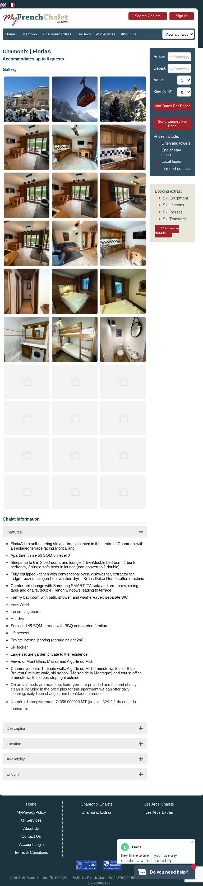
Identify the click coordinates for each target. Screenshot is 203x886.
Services (106, 34)
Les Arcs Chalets (159, 804)
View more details (167, 231)
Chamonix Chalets (97, 804)
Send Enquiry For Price (172, 123)
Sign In (181, 16)
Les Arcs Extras (159, 812)
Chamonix (29, 34)
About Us (128, 34)
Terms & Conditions (31, 852)
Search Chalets (147, 16)
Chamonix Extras (57, 34)
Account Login (31, 844)
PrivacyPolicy (31, 812)
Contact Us (14, 45)
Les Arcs (84, 34)
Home (10, 34)
